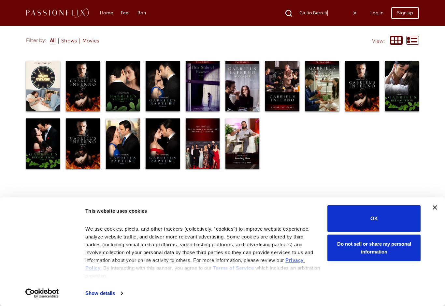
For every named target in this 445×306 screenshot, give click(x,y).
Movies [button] (90, 40)
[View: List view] (412, 41)
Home (106, 12)
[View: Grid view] (396, 41)
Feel (125, 12)
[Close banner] (435, 207)
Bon (141, 12)
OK (374, 218)
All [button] (53, 40)
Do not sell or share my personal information (374, 247)
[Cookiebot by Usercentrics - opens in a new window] (42, 293)
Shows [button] (69, 40)
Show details (100, 293)
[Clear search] (355, 13)
